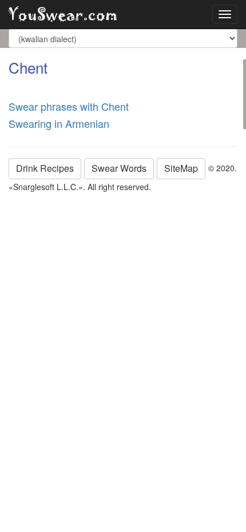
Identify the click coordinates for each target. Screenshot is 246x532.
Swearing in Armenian (59, 123)
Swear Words (119, 168)
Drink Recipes (45, 168)
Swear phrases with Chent (69, 106)
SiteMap (181, 168)
